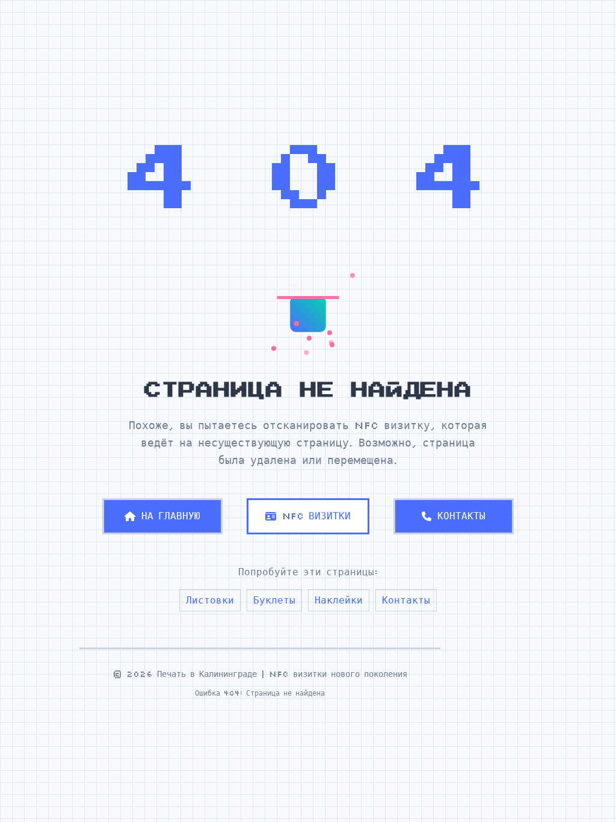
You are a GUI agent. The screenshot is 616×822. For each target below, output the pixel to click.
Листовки (210, 600)
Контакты (406, 600)
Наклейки (339, 600)
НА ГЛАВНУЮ (170, 516)
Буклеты (274, 600)
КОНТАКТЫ (461, 516)
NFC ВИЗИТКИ (316, 516)
